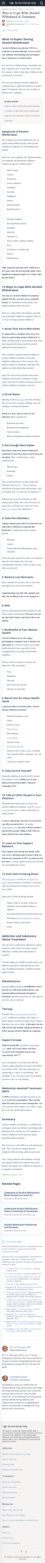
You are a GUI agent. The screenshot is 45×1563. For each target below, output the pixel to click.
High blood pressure (15, 746)
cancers (29, 750)
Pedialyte (17, 485)
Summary (8, 121)
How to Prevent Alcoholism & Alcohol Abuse (20, 1520)
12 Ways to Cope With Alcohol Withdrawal (21, 111)
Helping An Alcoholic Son (12, 1469)
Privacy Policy (7, 1538)
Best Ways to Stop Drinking (13, 1515)
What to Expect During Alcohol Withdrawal (22, 106)
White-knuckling (9, 879)
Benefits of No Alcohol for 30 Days (16, 1454)
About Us (6, 1532)
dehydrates (20, 399)
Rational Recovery (9, 1492)
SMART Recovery (9, 1487)
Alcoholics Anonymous (11, 1482)
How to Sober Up (9, 1459)
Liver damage (12, 737)
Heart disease (12, 729)
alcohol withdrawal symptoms (28, 918)
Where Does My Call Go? (12, 1510)
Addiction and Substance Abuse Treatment (22, 116)
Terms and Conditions (11, 1543)
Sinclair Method (8, 1497)
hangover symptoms (10, 509)
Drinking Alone (8, 1464)
